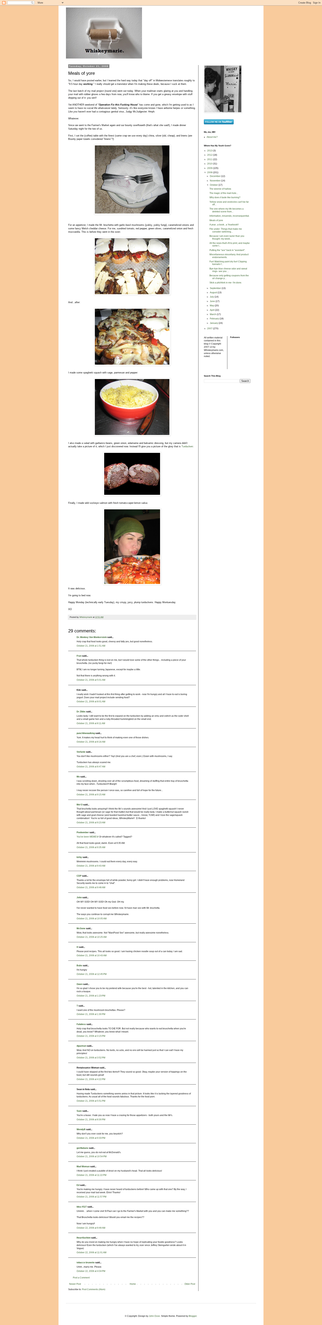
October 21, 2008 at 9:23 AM (91, 822)
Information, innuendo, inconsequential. (229, 216)
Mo (78, 776)
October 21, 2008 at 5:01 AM (91, 680)
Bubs (79, 965)
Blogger (193, 1316)
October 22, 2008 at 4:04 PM (91, 1271)
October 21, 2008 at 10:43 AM (92, 955)
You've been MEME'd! (88, 836)
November (215, 180)
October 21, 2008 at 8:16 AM (91, 742)
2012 (210, 155)
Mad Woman (83, 1166)
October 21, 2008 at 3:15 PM (91, 1036)
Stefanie (81, 752)
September (216, 288)
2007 (210, 328)
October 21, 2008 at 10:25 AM (92, 937)
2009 (210, 168)
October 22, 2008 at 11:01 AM (91, 1252)
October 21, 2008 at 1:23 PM (91, 995)
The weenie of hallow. (220, 189)
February (215, 318)
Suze (79, 1111)
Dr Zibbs (81, 711)
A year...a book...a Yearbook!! (224, 224)
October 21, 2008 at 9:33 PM (91, 1138)
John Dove (154, 1316)
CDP (79, 876)
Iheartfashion (84, 1237)
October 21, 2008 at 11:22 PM (91, 1175)
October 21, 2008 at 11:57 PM (91, 1196)
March (213, 314)
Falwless (81, 1024)
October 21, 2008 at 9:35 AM (91, 847)
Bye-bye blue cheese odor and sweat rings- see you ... (228, 270)
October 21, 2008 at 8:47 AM (91, 766)
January (214, 323)
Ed (78, 1185)
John (79, 897)
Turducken (187, 446)
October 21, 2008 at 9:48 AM (91, 887)
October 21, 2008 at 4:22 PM (91, 1079)
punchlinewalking (86, 733)
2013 (210, 150)
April (212, 310)
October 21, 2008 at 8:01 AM (91, 701)
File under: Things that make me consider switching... (225, 230)
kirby (79, 857)
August (213, 292)
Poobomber (83, 832)
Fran (79, 656)
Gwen (80, 984)
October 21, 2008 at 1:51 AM (91, 646)
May (212, 305)
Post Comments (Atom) (93, 1289)
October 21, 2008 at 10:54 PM (92, 1156)
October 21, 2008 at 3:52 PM (91, 1057)
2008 (210, 172)
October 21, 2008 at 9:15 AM (91, 794)
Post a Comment (81, 1277)
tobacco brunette (86, 1262)
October (214, 185)
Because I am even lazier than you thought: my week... (226, 237)
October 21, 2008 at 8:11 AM (91, 723)
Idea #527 (82, 1206)
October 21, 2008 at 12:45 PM (92, 974)
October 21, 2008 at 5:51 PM (91, 1101)
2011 (210, 159)
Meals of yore (216, 220)
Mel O (80, 804)
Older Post (189, 1284)
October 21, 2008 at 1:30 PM (91, 1014)
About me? (212, 137)
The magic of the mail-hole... (223, 193)
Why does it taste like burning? (224, 197)
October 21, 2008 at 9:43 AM (91, 866)
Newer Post (75, 1284)
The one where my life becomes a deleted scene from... (226, 210)
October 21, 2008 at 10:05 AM (92, 918)
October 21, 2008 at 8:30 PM (91, 1119)
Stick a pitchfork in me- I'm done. (225, 282)
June (212, 301)
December (215, 176)
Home (133, 1284)
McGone (81, 928)
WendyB (81, 1129)
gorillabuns (82, 1148)
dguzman (81, 1046)
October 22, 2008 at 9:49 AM (91, 1228)
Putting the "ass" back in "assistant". (227, 250)
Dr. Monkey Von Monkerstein (92, 637)
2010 (210, 163)
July (212, 297)
